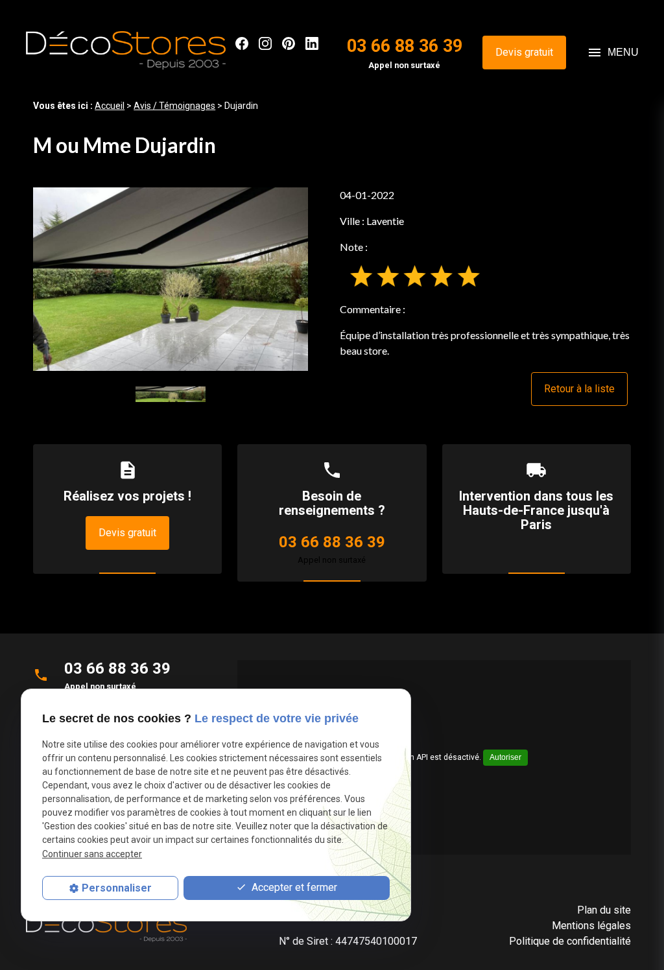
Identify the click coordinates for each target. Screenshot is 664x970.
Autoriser (505, 757)
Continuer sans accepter (92, 854)
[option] (170, 279)
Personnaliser (117, 888)
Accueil (109, 106)
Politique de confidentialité (570, 941)
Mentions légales (591, 925)
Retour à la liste (579, 389)
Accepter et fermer (293, 887)
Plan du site (604, 910)
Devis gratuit (524, 52)
